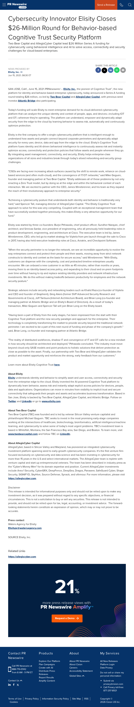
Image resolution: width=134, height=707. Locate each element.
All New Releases (109, 661)
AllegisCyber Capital (88, 97)
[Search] (130, 5)
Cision (109, 702)
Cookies (14, 702)
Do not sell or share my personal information (112, 674)
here (57, 365)
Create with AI (46, 667)
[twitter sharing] (104, 71)
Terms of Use (15, 698)
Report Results (46, 677)
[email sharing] (123, 70)
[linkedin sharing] (110, 70)
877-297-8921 (110, 690)
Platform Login (107, 664)
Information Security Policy (55, 698)
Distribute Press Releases (47, 672)
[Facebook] (13, 684)
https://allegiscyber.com (22, 478)
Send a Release (106, 5)
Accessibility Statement (81, 671)
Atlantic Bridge (26, 101)
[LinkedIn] (10, 684)
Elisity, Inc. (69, 89)
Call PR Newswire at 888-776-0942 (22, 667)
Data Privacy (106, 667)
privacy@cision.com (113, 684)
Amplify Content (47, 680)
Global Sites (75, 676)
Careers (73, 667)
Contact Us (14, 680)
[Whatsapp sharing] (117, 70)
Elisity (11, 378)
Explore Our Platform (49, 661)
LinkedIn (27, 401)
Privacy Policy (32, 698)
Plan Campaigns (47, 664)
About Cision (75, 664)
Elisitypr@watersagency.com (25, 528)
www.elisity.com (51, 401)
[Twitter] (18, 684)
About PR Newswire (79, 661)
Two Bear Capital (60, 97)
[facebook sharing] (98, 70)
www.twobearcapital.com (23, 434)
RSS (86, 698)
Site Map (76, 698)
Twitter (12, 401)
